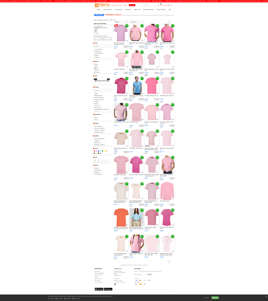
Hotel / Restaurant (118, 9)
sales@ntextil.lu (117, 275)
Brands (98, 9)
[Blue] (98, 151)
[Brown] (94, 153)
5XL (106, 161)
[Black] (98, 153)
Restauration (128, 9)
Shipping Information (117, 5)
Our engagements (99, 282)
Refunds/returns (98, 278)
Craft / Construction (107, 9)
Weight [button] (96, 123)
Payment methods (99, 274)
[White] (108, 151)
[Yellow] (104, 151)
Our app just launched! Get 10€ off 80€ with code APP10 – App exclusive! (81, 1)
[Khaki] (96, 153)
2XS (95, 160)
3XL (98, 161)
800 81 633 (116, 278)
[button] (158, 5)
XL (109, 160)
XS (98, 160)
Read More (111, 296)
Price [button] (96, 75)
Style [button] (96, 43)
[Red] (94, 151)
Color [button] (96, 148)
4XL (102, 161)
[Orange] (106, 151)
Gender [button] (97, 61)
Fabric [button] (96, 165)
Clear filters (102, 38)
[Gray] (100, 153)
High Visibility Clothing (148, 9)
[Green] (102, 151)
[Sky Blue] (100, 151)
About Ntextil (97, 271)
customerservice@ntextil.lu (120, 272)
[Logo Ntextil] (102, 5)
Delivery (96, 276)
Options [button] (97, 135)
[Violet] (96, 151)
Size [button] (96, 157)
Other (170, 9)
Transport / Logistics (161, 9)
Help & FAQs (97, 280)
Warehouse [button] (98, 114)
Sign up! (150, 274)
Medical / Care (137, 9)
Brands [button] (97, 87)
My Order (125, 5)
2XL (95, 161)
